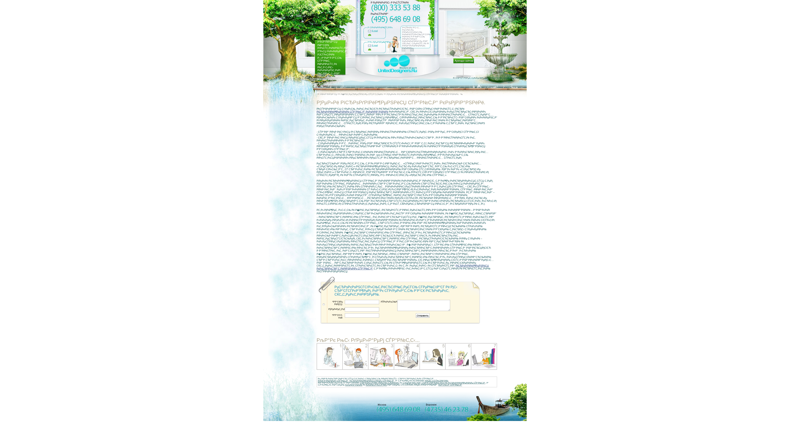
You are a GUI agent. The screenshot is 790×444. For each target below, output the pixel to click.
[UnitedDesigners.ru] (397, 74)
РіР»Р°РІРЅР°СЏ (328, 94)
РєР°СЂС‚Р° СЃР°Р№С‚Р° (450, 385)
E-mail (375, 31)
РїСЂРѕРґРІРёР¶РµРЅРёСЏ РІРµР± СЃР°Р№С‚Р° (372, 381)
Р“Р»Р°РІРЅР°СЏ (327, 41)
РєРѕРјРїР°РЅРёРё (353, 385)
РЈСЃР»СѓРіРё (326, 54)
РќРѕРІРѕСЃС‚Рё (327, 64)
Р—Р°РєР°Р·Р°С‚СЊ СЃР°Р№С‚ (329, 59)
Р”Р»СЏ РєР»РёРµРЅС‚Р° (332, 51)
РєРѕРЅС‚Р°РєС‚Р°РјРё (376, 385)
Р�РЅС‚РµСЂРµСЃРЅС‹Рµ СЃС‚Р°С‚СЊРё (362, 94)
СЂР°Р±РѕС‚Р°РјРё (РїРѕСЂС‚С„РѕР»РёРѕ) (379, 383)
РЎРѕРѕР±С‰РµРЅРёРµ (389, 302)
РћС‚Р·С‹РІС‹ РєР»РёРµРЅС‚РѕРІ (328, 69)
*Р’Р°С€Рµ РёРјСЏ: (337, 303)
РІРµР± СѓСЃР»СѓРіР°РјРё (436, 381)
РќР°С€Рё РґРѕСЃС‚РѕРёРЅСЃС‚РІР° (333, 47)
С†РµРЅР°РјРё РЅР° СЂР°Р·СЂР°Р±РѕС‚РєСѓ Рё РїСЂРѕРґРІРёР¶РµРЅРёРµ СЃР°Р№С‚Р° (444, 383)
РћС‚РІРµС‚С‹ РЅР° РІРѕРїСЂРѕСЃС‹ (328, 75)
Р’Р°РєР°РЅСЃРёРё (329, 79)
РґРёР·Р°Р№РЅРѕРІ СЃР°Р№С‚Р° (333, 381)
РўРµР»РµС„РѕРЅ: (336, 309)
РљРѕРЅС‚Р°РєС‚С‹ (329, 83)
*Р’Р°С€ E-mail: (337, 316)
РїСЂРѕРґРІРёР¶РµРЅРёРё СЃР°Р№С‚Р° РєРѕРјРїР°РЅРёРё (352, 111)
